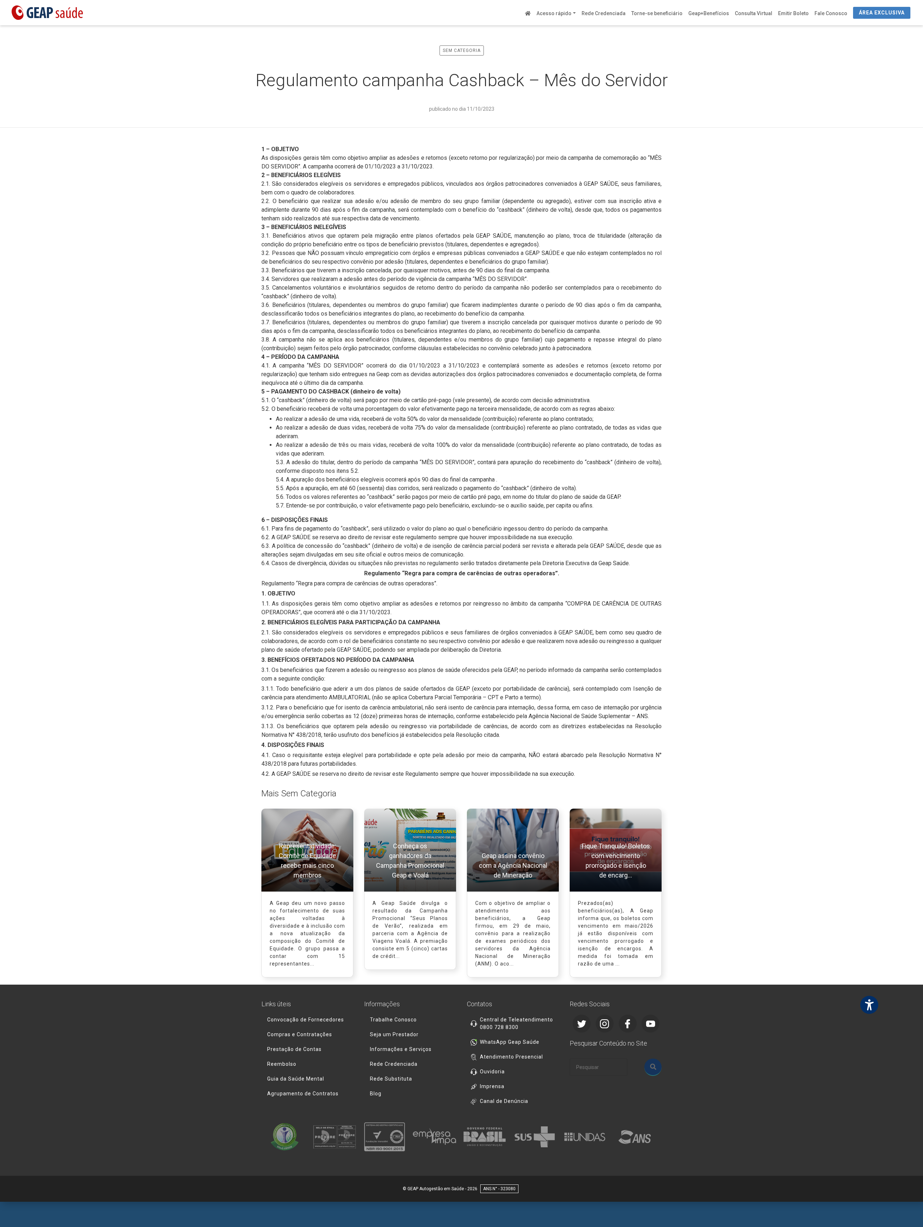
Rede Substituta (391, 1079)
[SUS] (536, 1137)
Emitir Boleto (793, 13)
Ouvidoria (492, 1071)
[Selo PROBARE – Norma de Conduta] (336, 1137)
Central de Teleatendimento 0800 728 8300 (516, 1023)
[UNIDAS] (586, 1137)
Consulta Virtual (753, 13)
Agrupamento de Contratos (303, 1093)
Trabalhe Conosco (393, 1019)
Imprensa (492, 1086)
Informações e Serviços (401, 1049)
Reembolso (281, 1064)
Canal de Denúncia (504, 1101)
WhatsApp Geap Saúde (509, 1042)
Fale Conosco (830, 13)
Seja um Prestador (394, 1034)
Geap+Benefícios (708, 13)
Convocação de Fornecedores (305, 1019)
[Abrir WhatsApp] (905, 1209)
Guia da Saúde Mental (295, 1079)
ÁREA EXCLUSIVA (882, 13)
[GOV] (486, 1137)
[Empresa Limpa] (436, 1137)
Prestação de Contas (294, 1049)
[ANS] (636, 1137)
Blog (375, 1093)
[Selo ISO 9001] (386, 1137)
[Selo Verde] (286, 1137)
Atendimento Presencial (511, 1057)
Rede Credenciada (604, 13)
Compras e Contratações (299, 1034)
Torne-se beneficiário (657, 13)
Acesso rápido (553, 13)
